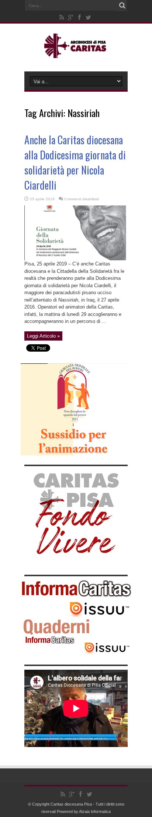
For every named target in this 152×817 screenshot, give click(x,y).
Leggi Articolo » (43, 336)
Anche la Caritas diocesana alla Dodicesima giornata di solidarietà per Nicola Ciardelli (75, 162)
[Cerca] (122, 5)
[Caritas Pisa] (76, 53)
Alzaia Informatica (95, 811)
